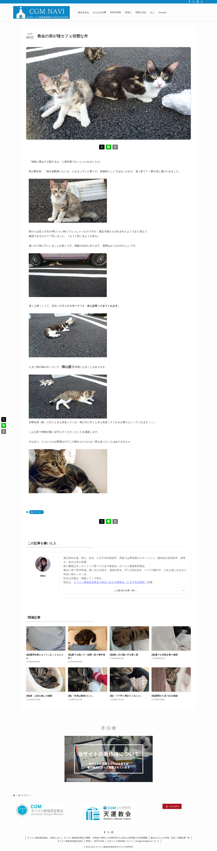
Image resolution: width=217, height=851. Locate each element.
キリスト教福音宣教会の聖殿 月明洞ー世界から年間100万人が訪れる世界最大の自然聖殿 (105, 838)
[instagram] (198, 1)
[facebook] (189, 1)
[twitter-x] (193, 1)
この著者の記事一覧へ (125, 590)
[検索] (202, 1)
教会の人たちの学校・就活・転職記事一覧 (170, 838)
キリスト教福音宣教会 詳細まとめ (43, 838)
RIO (42, 575)
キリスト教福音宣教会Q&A (70, 841)
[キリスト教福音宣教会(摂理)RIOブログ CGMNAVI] (41, 12)
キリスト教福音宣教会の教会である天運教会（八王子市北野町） (110, 582)
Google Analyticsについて (147, 841)
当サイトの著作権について (120, 841)
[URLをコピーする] (115, 147)
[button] (102, 147)
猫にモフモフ (36, 512)
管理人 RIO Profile (95, 841)
